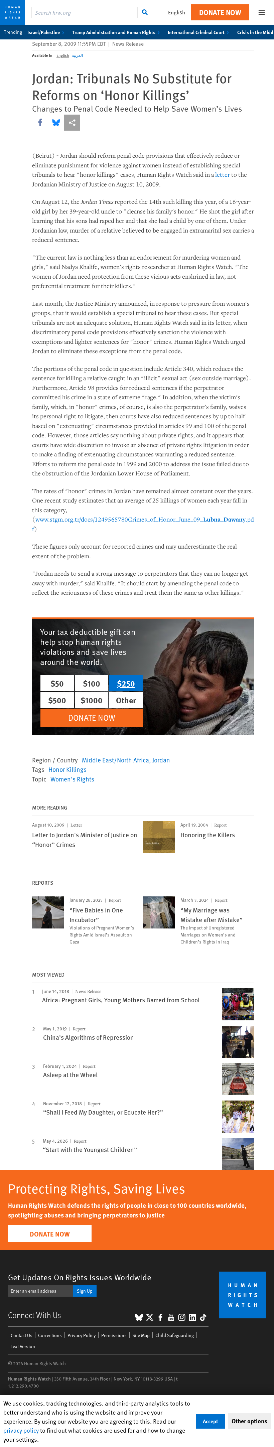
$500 (57, 700)
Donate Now (220, 12)
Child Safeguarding (174, 1335)
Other (126, 700)
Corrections (50, 1335)
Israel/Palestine (43, 32)
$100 (91, 683)
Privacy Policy (81, 1335)
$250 (126, 683)
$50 (57, 683)
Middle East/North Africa (115, 759)
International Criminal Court (196, 32)
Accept (210, 1421)
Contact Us (21, 1335)
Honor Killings (67, 769)
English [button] (176, 12)
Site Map (141, 1335)
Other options (249, 1421)
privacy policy (21, 1430)
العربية (77, 55)
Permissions (114, 1335)
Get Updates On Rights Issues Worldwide (79, 1277)
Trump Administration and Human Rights (113, 32)
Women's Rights (72, 778)
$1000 (92, 700)
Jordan (161, 759)
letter (222, 174)
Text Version (23, 1346)
